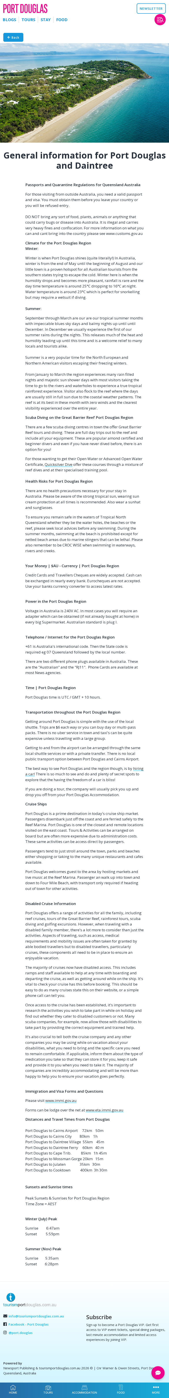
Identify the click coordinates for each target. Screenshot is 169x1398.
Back (14, 37)
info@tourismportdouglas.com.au (36, 1316)
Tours (28, 19)
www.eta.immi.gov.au (104, 1110)
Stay (46, 19)
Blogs (9, 19)
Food (62, 19)
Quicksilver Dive (58, 464)
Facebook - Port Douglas (29, 1324)
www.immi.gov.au (61, 1100)
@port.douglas (21, 1332)
